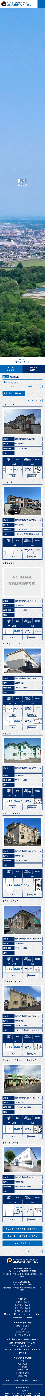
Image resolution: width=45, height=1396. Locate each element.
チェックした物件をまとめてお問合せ (23, 1229)
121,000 (18, 1210)
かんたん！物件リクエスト (22, 1346)
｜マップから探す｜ (22, 1308)
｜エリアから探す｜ (22, 1305)
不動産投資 (17, 1317)
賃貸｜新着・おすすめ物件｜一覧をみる (22, 1339)
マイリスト (36, 1349)
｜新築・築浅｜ (22, 1364)
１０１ (9, 550)
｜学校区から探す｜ (22, 1311)
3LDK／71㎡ (28, 969)
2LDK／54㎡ (28, 550)
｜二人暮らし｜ (22, 1329)
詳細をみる (32, 476)
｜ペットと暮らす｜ (22, 1335)
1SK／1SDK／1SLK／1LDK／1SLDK (18, 1393)
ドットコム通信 (12, 1380)
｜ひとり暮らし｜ (23, 1326)
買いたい (7, 1314)
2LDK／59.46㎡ (28, 708)
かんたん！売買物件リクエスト (16, 1349)
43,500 (18, 801)
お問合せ (22, 1353)
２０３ (9, 969)
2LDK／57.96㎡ (28, 1047)
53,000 (18, 550)
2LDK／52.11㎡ (28, 469)
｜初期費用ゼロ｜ (23, 1373)
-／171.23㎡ (28, 1210)
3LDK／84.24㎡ (28, 631)
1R (18, 1391)
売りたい (27, 1314)
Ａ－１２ (9, 721)
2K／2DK (37, 1393)
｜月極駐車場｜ (22, 1376)
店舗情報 (28, 1317)
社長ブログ (25, 1380)
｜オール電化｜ (22, 1367)
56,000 (18, 469)
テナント (37, 1314)
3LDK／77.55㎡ (28, 1129)
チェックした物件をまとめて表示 (23, 1236)
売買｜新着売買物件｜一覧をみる (22, 1343)
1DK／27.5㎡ (28, 885)
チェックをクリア (22, 1243)
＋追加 (12, 476)
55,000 (18, 709)
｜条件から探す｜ (23, 1302)
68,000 (18, 1129)
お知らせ (36, 1380)
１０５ (9, 801)
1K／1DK (25, 1391)
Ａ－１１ (9, 708)
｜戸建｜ (22, 1361)
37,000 (18, 885)
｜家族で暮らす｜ (23, 1332)
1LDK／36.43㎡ (28, 801)
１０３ (9, 470)
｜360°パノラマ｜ (22, 1370)
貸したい (17, 1314)
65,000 (18, 631)
